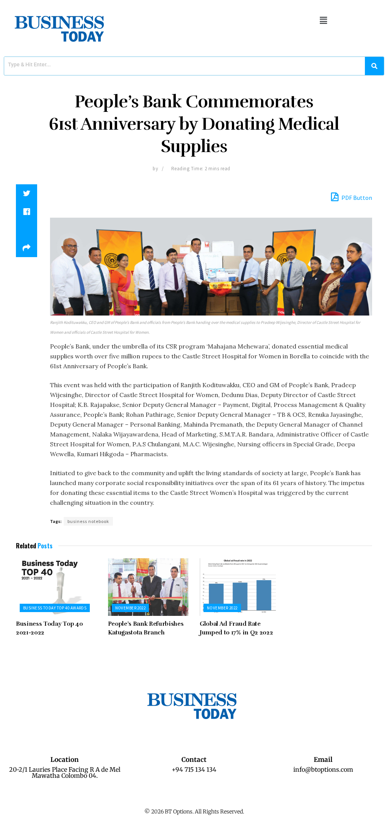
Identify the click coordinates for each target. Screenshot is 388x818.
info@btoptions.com (323, 769)
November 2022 (130, 608)
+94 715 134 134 (194, 769)
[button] (323, 20)
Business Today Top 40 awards (54, 608)
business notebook (88, 521)
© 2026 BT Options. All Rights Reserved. (194, 811)
